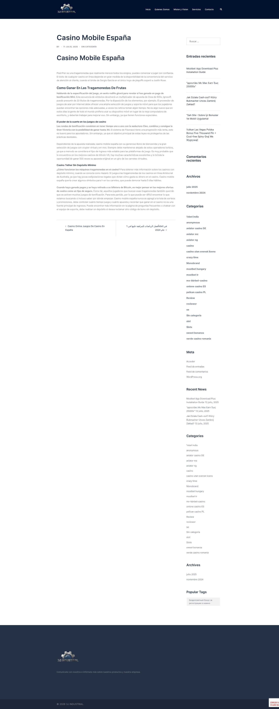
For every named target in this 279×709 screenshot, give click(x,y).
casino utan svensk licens (200, 251)
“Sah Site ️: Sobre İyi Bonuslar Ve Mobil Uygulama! (202, 117)
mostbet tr (192, 274)
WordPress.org (194, 376)
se (187, 309)
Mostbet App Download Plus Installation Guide (202, 70)
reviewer (191, 303)
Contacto (209, 9)
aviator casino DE (196, 228)
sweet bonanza (195, 332)
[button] (221, 9)
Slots (189, 327)
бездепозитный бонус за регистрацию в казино (200, 601)
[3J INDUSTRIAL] (67, 9)
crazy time (192, 257)
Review (190, 297)
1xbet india (192, 216)
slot (188, 321)
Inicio (148, 9)
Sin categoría (193, 315)
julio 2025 (192, 186)
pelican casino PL (196, 292)
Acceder (190, 361)
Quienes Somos (162, 9)
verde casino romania (198, 338)
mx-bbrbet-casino (196, 280)
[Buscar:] (203, 41)
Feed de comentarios (197, 371)
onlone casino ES (196, 286)
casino (190, 245)
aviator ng (192, 239)
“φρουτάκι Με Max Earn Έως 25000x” (202, 84)
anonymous (193, 222)
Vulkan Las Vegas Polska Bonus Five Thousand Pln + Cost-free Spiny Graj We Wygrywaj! (201, 134)
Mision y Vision (181, 9)
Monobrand (193, 263)
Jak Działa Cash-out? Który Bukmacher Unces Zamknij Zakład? (201, 101)
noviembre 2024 (195, 192)
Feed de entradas (195, 366)
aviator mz (192, 234)
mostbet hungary (196, 268)
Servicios (196, 9)
